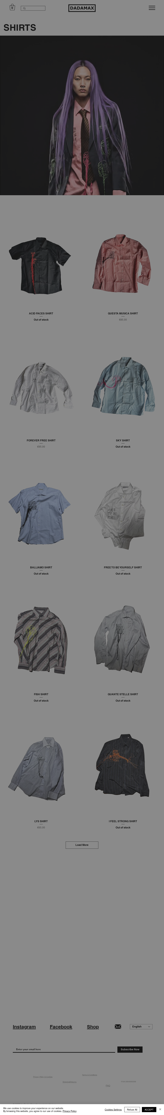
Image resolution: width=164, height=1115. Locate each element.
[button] (124, 533)
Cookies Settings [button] (113, 1109)
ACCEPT (149, 1109)
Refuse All (132, 1109)
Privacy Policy (70, 1111)
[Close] (160, 1109)
